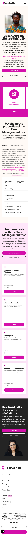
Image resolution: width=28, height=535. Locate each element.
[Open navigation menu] (25, 3)
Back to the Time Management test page (14, 57)
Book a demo (14, 75)
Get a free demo (14, 532)
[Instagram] (14, 522)
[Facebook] (11, 522)
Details (14, 291)
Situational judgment (14, 104)
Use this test (14, 70)
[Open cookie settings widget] (3, 531)
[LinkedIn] (17, 522)
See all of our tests (14, 257)
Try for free (14, 430)
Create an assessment (14, 253)
